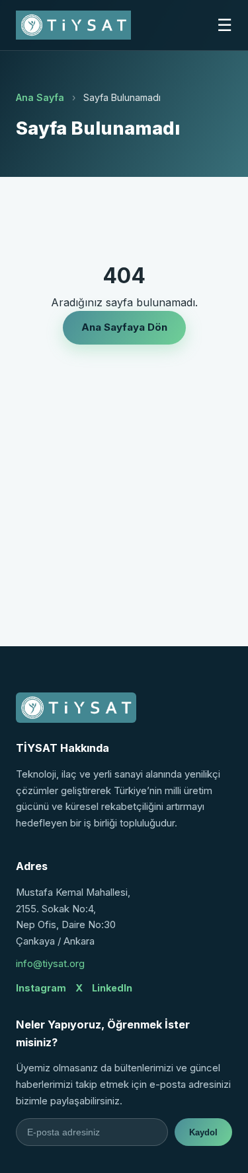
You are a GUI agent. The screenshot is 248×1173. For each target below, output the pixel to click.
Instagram (41, 987)
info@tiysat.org (50, 964)
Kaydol (203, 1132)
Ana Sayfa (40, 97)
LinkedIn (112, 987)
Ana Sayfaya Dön (124, 327)
